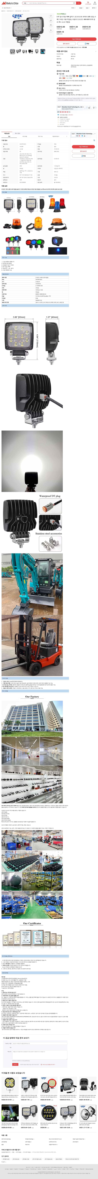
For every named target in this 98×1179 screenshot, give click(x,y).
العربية (55, 1169)
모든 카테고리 (7, 8)
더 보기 (3, 1162)
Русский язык (33, 1169)
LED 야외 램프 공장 (36, 1159)
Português (21, 1169)
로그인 (94, 4)
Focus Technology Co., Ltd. (50, 1172)
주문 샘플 (84, 47)
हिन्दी (67, 1169)
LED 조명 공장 (16, 1159)
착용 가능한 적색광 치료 (78, 1139)
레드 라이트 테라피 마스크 (55, 1139)
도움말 (80, 8)
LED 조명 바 (75, 1141)
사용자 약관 (37, 1167)
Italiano (39, 1169)
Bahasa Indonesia (89, 1169)
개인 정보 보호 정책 (45, 1167)
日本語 (63, 1169)
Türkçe (77, 1169)
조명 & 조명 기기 (10, 11)
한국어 (59, 1169)
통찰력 (70, 1167)
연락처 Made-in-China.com (56, 1167)
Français (27, 1169)
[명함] (94, 140)
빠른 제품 (66, 1167)
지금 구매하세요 (76, 39)
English (11, 1169)
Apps (87, 8)
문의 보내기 (66, 43)
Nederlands (50, 1169)
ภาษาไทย (72, 1169)
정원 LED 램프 (59, 1159)
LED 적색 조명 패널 (6, 1139)
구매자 (72, 8)
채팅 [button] (88, 43)
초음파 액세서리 (53, 1144)
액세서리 (27, 1144)
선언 (32, 1167)
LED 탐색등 (4, 1141)
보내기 (15, 1064)
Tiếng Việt (82, 1169)
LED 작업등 (28, 1141)
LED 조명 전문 (18, 11)
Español (16, 1169)
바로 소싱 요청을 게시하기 (48, 1064)
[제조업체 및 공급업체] (10, 3)
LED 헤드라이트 (53, 1141)
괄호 (3, 1144)
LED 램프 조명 (26, 1159)
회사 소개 (28, 1167)
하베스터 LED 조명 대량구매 (72, 1159)
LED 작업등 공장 (48, 1159)
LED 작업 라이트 (26, 11)
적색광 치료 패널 (29, 1139)
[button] (64, 136)
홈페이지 (3, 11)
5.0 (77, 136)
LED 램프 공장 (6, 1159)
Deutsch (44, 1169)
